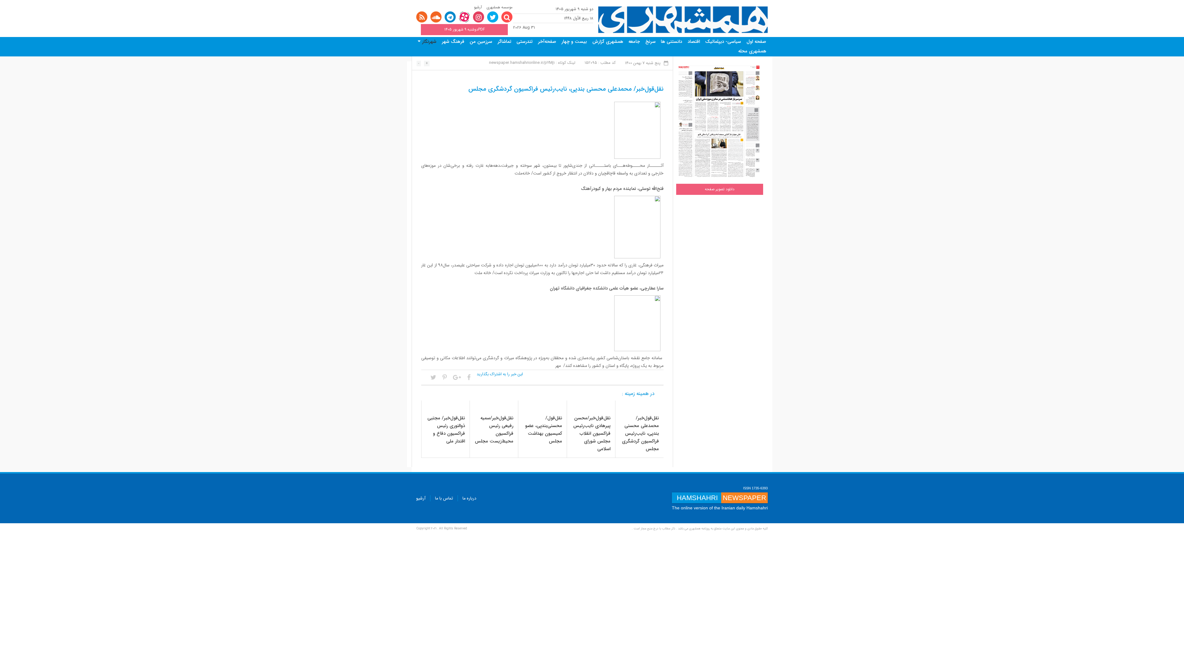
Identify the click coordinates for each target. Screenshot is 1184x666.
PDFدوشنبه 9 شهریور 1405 (464, 29)
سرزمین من (481, 41)
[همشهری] (683, 19)
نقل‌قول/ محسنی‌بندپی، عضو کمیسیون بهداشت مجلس (543, 429)
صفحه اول (756, 41)
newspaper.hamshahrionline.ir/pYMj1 (522, 63)
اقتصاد (694, 41)
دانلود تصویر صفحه (719, 189)
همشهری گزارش (607, 41)
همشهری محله (752, 51)
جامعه (634, 41)
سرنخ (650, 41)
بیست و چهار (574, 41)
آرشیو (478, 7)
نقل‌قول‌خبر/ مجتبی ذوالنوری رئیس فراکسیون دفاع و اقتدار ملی (446, 429)
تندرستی (524, 41)
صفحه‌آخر (547, 41)
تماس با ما (444, 498)
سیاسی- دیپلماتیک (723, 41)
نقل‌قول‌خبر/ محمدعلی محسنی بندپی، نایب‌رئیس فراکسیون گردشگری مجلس (640, 433)
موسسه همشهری (499, 7)
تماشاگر (504, 41)
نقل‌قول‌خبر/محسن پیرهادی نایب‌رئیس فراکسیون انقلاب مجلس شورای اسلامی (591, 433)
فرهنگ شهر (453, 41)
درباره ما (469, 498)
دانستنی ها (671, 41)
